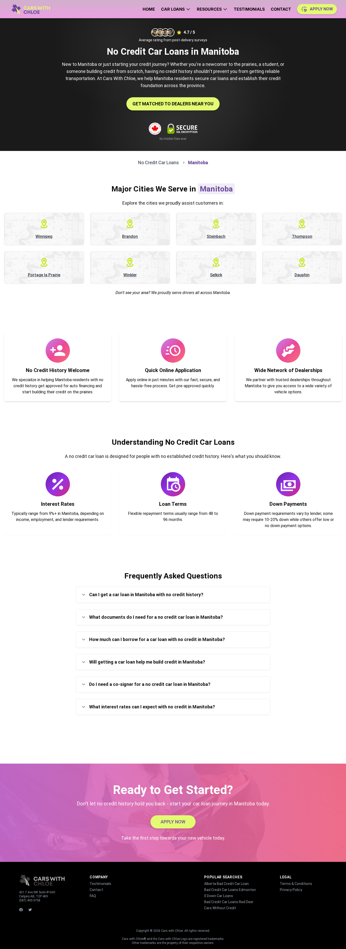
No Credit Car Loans (158, 162)
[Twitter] (30, 909)
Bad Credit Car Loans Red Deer (229, 902)
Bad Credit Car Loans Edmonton (230, 890)
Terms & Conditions (296, 884)
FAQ (93, 896)
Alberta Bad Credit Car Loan (226, 884)
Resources (209, 9)
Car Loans (173, 9)
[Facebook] (21, 909)
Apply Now (321, 9)
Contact (281, 9)
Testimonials (249, 9)
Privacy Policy (291, 890)
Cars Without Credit (220, 908)
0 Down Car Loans (218, 896)
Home (149, 9)
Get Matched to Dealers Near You (173, 103)
